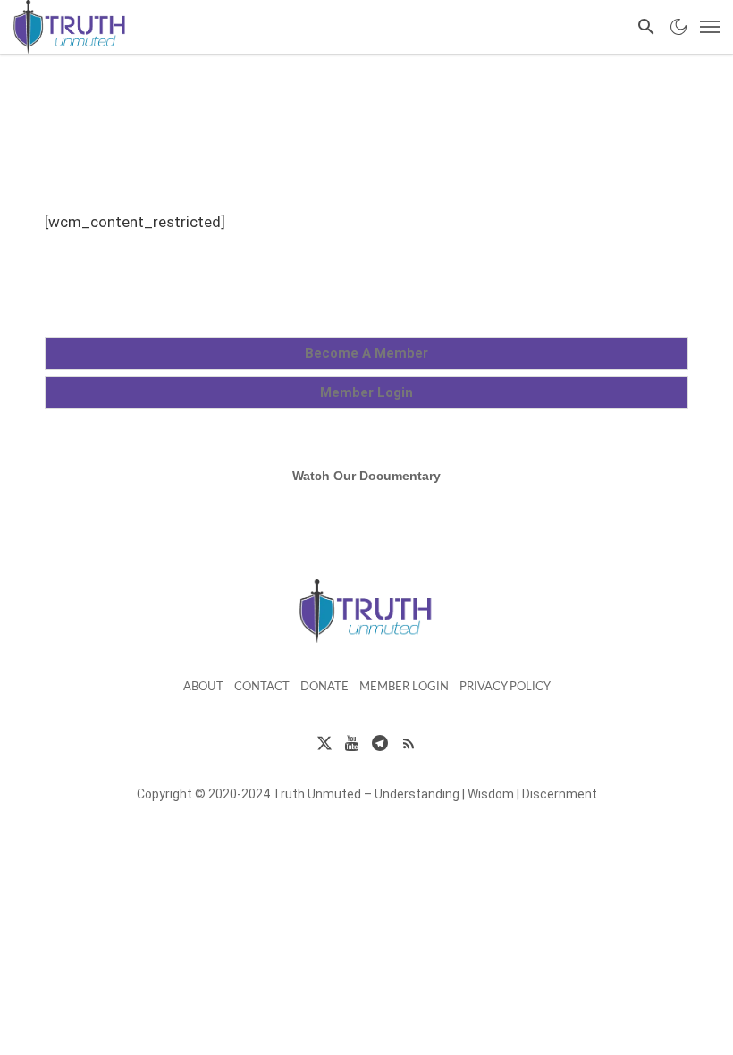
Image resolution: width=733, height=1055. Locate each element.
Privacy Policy (505, 687)
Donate (324, 687)
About (203, 687)
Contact (262, 687)
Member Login (404, 687)
